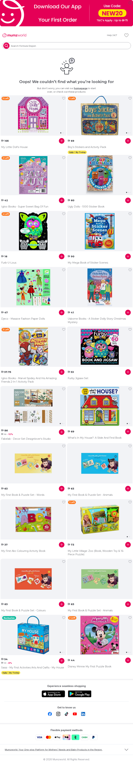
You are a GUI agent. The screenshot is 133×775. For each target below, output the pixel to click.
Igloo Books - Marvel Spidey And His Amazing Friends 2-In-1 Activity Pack (29, 380)
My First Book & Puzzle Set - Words (22, 494)
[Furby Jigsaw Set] (100, 347)
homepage (80, 88)
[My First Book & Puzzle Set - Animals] (100, 463)
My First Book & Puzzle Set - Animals (90, 494)
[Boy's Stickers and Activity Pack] (100, 116)
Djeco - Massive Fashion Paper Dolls (23, 318)
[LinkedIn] (83, 714)
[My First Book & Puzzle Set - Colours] (33, 579)
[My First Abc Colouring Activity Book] (33, 519)
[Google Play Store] (79, 693)
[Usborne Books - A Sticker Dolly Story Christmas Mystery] (100, 287)
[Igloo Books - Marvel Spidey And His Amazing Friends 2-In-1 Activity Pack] (33, 347)
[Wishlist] (126, 35)
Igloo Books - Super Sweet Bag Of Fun (24, 206)
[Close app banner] (130, 3)
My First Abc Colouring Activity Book (23, 550)
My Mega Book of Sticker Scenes (88, 262)
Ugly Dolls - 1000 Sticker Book (86, 206)
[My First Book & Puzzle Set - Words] (33, 463)
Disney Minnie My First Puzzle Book (89, 666)
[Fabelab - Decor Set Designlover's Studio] (33, 406)
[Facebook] (50, 714)
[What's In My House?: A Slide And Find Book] (100, 406)
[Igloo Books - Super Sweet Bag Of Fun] (33, 175)
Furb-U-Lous (8, 262)
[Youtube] (75, 714)
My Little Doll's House (14, 147)
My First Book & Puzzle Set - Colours (23, 610)
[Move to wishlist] (63, 98)
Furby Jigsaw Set (78, 378)
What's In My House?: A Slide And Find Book (95, 437)
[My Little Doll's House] (33, 116)
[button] (109, 35)
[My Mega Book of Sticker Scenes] (100, 231)
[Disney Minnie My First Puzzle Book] (100, 635)
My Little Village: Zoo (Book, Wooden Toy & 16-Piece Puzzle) (96, 552)
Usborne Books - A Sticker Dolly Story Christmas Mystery (97, 320)
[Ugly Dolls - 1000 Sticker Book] (100, 175)
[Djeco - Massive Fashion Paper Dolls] (33, 287)
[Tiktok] (66, 714)
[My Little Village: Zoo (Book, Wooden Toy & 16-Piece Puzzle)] (100, 519)
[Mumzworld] (14, 35)
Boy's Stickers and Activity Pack (87, 147)
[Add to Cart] (61, 141)
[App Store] (53, 693)
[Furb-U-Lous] (33, 231)
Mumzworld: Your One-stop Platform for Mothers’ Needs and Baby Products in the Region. (53, 749)
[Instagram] (58, 714)
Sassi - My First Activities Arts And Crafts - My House (32, 667)
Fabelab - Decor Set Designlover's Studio (26, 438)
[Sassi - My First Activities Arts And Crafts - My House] (33, 635)
